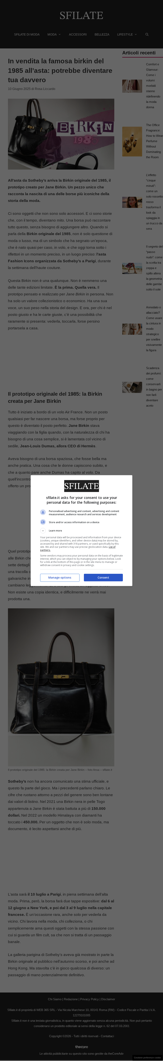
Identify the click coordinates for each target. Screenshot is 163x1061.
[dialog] (81, 530)
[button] (81, 530)
